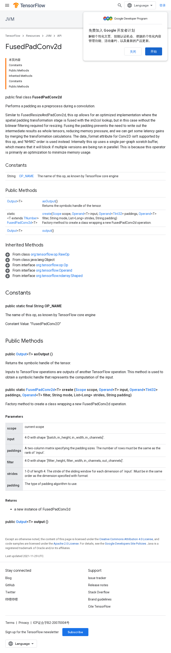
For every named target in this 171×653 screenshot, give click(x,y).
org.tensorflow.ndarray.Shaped (59, 276)
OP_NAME (26, 176)
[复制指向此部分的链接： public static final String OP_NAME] (67, 306)
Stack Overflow (99, 592)
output (47, 230)
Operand (78, 214)
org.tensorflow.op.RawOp (50, 254)
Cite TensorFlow (99, 606)
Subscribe (75, 632)
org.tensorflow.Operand (54, 270)
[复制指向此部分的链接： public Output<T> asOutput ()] (58, 354)
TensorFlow (12, 35)
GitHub (10, 585)
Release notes (98, 585)
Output (12, 201)
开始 (154, 51)
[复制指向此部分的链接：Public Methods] (41, 190)
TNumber (30, 218)
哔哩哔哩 (11, 599)
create (46, 214)
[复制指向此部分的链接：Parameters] (27, 416)
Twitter (10, 592)
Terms (9, 623)
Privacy (24, 623)
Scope (57, 214)
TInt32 (117, 214)
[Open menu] (7, 5)
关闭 (133, 52)
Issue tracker (97, 578)
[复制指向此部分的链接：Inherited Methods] (47, 245)
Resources (33, 35)
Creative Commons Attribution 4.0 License (126, 539)
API (59, 35)
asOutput (48, 201)
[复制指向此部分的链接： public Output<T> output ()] (53, 522)
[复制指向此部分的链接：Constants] (31, 165)
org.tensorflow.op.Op (52, 265)
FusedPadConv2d (19, 222)
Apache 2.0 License (66, 543)
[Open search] (119, 5)
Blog (8, 578)
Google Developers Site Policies (125, 543)
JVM (9, 19)
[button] (37, 254)
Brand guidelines (100, 599)
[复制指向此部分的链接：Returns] (21, 500)
